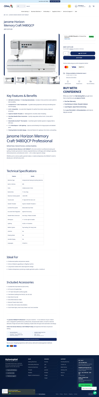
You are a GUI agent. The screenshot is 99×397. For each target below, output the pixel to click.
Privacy (61, 394)
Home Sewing (24, 11)
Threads (30, 370)
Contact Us (63, 364)
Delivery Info (64, 370)
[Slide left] (54, 73)
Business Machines (36, 11)
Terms (62, 375)
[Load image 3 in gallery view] (31, 80)
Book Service (64, 367)
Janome (46, 370)
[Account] (90, 6)
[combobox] (48, 6)
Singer (46, 375)
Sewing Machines (32, 361)
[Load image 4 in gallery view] (43, 80)
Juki (45, 364)
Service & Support (67, 11)
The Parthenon (42, 394)
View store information (71, 77)
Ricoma (46, 361)
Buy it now (79, 57)
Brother (46, 372)
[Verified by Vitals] (10, 393)
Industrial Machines (33, 367)
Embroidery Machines (33, 364)
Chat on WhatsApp (85, 385)
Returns (63, 372)
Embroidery (46, 11)
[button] (93, 6)
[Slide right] (57, 73)
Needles (30, 372)
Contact (75, 394)
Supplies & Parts (56, 11)
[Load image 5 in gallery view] (54, 80)
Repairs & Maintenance (33, 375)
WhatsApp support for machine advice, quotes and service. (85, 364)
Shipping (71, 49)
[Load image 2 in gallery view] (20, 80)
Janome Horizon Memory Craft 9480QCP (19, 14)
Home (6, 14)
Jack (45, 367)
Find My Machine (65, 361)
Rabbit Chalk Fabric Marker (14, 391)
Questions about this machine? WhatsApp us (31, 339)
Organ (46, 378)
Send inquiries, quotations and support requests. (85, 369)
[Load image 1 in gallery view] (9, 80)
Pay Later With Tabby (55, 1)
